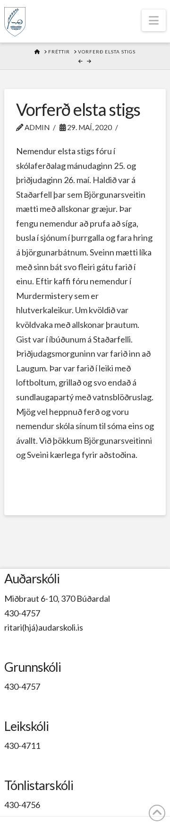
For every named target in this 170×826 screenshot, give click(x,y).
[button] (154, 20)
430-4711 (22, 745)
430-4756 (22, 805)
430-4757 (22, 613)
